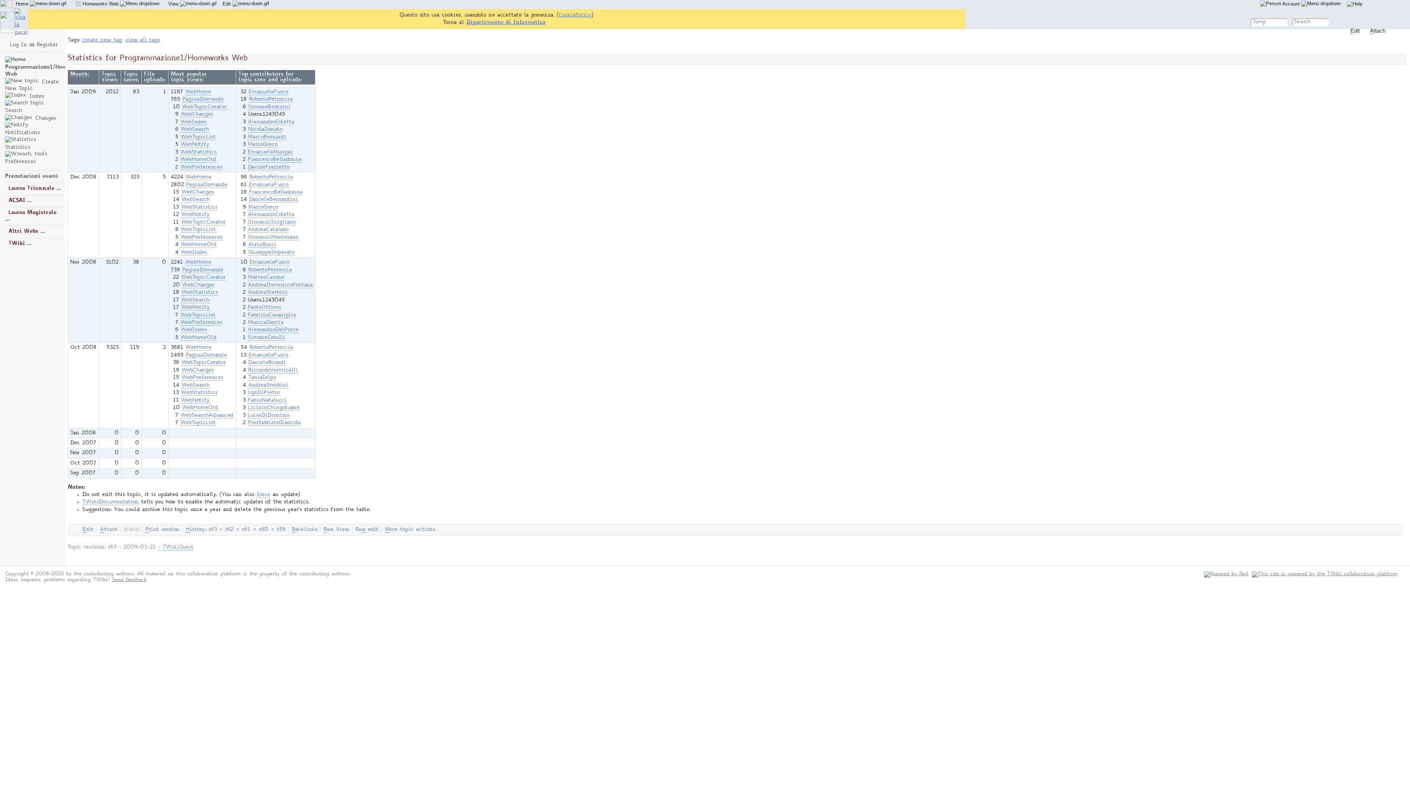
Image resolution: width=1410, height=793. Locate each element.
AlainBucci (262, 244)
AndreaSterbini (268, 292)
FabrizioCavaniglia (272, 315)
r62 (229, 529)
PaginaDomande (203, 99)
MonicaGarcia (265, 322)
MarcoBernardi (267, 137)
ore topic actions (410, 529)
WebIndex (193, 122)
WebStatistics (198, 152)
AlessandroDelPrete (273, 330)
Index (35, 96)
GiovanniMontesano (273, 237)
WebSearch (195, 129)
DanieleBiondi (267, 362)
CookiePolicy (575, 15)
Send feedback (129, 580)
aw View (336, 529)
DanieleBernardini (273, 199)
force (263, 494)
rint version (162, 529)
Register (47, 45)
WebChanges (197, 114)
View (174, 4)
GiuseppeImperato (271, 252)
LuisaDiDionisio (268, 415)
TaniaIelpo (262, 377)
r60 (263, 529)
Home (23, 4)
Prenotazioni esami (31, 176)
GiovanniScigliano (272, 222)
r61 (246, 529)
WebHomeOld (198, 159)
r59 (281, 529)
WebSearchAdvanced (207, 415)
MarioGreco (263, 144)
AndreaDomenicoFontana (280, 285)
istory (195, 529)
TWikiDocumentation (110, 502)
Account (1291, 4)
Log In (18, 45)
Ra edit (367, 529)
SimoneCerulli (266, 337)
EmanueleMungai (270, 152)
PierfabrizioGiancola (274, 423)
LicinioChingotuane (274, 407)
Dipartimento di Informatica (505, 22)
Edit (227, 4)
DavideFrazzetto (269, 167)
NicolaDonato (265, 129)
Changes (44, 118)
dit (88, 529)
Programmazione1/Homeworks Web (45, 70)
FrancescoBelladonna (274, 159)
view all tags (142, 40)
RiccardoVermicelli (273, 370)
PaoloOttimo (264, 307)
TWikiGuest (178, 547)
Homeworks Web (100, 4)
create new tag (102, 40)
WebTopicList (198, 137)
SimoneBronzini (269, 107)
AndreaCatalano (268, 229)
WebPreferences (201, 167)
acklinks (304, 529)
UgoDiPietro (264, 392)
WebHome (198, 92)
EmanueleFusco (268, 92)
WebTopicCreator (204, 107)
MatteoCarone (266, 277)
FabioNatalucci (267, 400)
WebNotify (195, 144)
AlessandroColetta (271, 122)
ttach (109, 529)
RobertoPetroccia (271, 99)
